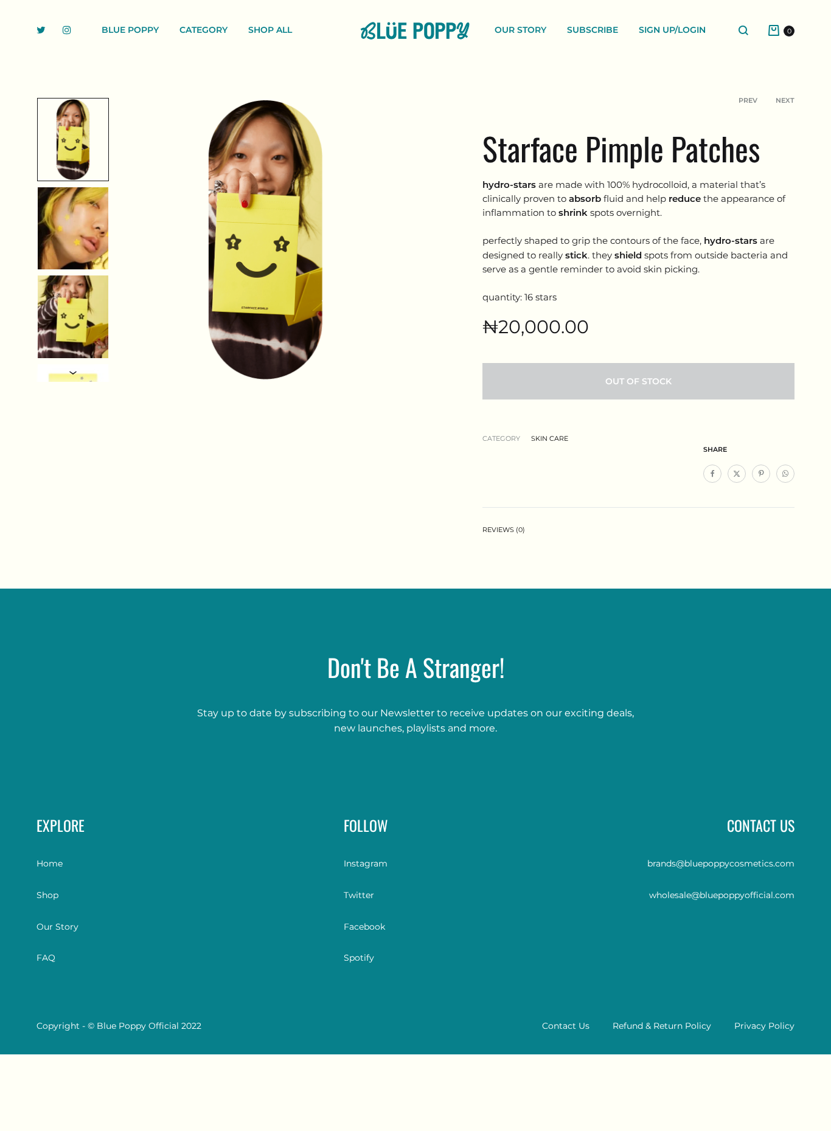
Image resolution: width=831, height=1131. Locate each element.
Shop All (270, 29)
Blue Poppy (130, 29)
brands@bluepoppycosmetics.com (720, 863)
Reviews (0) (503, 529)
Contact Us (565, 1025)
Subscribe (592, 29)
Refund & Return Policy (662, 1025)
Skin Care (549, 438)
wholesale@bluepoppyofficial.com (721, 895)
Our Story (520, 29)
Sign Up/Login (672, 29)
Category (203, 29)
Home (50, 863)
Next (785, 100)
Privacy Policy (764, 1025)
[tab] (503, 532)
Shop (47, 895)
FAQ (46, 957)
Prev (748, 100)
